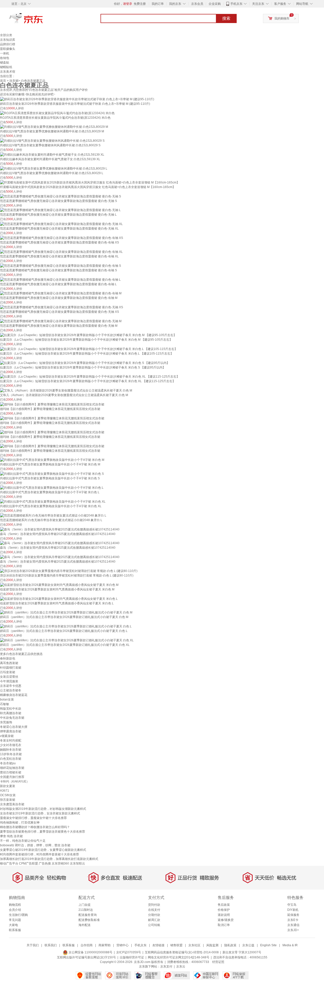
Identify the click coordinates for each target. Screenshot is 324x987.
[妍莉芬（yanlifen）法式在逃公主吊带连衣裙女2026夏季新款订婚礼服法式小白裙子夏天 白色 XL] (67, 640)
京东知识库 (7, 40)
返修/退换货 (226, 920)
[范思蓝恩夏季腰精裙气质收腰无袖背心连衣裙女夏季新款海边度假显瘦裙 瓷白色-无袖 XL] (61, 223)
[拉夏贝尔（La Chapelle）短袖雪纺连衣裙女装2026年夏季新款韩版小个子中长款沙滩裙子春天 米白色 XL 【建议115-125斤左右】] (89, 376)
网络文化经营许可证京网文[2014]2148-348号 (178, 957)
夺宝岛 (291, 905)
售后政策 (224, 905)
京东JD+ (293, 930)
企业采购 (215, 4)
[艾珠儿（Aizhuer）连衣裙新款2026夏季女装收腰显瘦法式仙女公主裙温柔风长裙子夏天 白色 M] (66, 390)
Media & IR (290, 945)
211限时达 (85, 910)
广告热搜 (45, 863)
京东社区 (194, 945)
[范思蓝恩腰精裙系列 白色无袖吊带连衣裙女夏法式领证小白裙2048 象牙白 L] (53, 515)
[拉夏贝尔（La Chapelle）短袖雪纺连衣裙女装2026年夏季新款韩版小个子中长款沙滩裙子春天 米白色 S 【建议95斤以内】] (85, 362)
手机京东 (236, 4)
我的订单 (158, 4)
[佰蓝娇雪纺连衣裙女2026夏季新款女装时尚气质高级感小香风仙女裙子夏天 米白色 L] (59, 598)
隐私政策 (230, 945)
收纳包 (4, 58)
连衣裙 (13, 81)
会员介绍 (15, 910)
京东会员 (197, 4)
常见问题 (15, 920)
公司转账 (154, 925)
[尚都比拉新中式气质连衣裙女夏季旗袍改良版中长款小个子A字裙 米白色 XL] (53, 501)
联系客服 (15, 930)
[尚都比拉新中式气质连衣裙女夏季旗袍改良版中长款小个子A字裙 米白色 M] (52, 460)
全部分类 (6, 35)
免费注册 (140, 4)
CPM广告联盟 (28, 863)
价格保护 (224, 910)
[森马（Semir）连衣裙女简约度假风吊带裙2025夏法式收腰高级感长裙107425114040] (59, 529)
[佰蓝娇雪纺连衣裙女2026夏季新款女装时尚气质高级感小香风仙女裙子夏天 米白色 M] (59, 584)
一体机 (4, 53)
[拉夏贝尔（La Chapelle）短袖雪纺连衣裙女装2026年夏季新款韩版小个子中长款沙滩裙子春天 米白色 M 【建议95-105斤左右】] (88, 335)
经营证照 (218, 962)
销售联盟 (176, 945)
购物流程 (15, 905)
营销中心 (122, 945)
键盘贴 (4, 62)
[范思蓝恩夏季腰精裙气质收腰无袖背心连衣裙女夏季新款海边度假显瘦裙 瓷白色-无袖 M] (61, 321)
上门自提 (84, 905)
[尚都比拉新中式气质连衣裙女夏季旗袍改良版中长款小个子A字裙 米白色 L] (52, 487)
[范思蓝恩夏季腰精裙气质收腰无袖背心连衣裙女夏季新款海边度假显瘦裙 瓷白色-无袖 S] (60, 196)
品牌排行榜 (7, 44)
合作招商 (86, 945)
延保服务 (293, 915)
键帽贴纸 (6, 67)
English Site (268, 945)
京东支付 (166, 966)
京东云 (180, 966)
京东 (43, 20)
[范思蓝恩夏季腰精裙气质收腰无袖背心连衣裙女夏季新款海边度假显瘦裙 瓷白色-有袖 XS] (61, 237)
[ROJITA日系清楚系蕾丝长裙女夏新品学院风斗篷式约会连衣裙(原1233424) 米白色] (57, 113)
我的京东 (175, 4)
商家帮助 (104, 945)
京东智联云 (77, 863)
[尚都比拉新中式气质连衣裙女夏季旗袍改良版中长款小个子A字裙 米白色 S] (52, 473)
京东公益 (248, 945)
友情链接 (158, 945)
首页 (3, 81)
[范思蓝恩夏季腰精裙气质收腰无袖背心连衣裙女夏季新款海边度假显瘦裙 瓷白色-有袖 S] (60, 265)
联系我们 (51, 945)
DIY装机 (292, 910)
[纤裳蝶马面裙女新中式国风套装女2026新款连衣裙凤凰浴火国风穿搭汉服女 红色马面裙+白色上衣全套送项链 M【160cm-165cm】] (89, 182)
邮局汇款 (154, 920)
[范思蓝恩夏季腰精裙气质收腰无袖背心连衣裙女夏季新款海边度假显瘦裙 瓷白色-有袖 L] (60, 279)
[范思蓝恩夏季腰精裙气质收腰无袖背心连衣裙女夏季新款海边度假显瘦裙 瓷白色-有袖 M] (61, 293)
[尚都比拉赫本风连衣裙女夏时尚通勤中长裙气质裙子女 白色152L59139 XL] (52, 154)
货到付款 (154, 905)
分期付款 (154, 915)
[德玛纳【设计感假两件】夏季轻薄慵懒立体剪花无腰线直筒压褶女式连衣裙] (52, 404)
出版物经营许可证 (132, 957)
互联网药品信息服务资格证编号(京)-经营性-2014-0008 (182, 952)
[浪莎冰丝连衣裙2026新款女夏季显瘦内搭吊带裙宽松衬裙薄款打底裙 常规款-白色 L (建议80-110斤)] (68, 570)
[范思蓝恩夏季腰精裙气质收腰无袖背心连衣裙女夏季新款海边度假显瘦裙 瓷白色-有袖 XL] (61, 251)
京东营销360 (60, 863)
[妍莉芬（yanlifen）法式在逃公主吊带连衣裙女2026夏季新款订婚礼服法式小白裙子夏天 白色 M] (66, 612)
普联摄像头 (7, 49)
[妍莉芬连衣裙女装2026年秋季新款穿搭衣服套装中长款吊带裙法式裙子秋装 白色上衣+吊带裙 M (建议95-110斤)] (77, 99)
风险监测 (212, 945)
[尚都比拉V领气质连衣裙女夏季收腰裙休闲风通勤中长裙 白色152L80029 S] (52, 140)
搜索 (226, 18)
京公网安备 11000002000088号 (90, 952)
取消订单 (224, 925)
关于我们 (33, 945)
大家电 (13, 925)
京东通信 (293, 925)
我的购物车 (282, 18)
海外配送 (84, 925)
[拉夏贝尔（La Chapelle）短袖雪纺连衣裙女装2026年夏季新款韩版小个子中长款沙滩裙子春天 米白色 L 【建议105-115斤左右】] (88, 349)
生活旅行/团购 (18, 915)
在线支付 (154, 910)
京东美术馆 (7, 71)
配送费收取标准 (89, 920)
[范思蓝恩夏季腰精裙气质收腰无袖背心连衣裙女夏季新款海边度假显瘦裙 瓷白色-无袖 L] (60, 210)
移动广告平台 (9, 863)
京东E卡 (292, 920)
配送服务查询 (87, 915)
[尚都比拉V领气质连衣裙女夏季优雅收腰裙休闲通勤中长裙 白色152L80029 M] (54, 127)
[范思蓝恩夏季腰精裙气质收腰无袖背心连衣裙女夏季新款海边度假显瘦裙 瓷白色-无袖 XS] (61, 307)
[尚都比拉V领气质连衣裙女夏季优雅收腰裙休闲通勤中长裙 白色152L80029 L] (53, 168)
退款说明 (224, 915)
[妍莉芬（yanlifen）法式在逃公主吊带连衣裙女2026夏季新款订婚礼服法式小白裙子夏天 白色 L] (66, 626)
